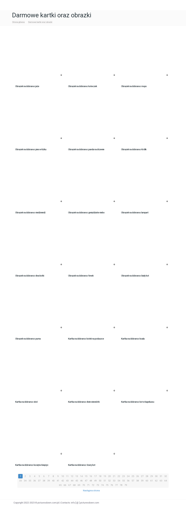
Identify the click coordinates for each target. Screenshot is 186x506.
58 (137, 480)
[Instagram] (167, 503)
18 (100, 476)
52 (109, 480)
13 (76, 476)
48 (90, 480)
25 (133, 476)
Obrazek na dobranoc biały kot (135, 275)
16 (90, 476)
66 (65, 485)
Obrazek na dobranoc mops (134, 86)
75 (107, 485)
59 (142, 480)
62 (156, 480)
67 (69, 485)
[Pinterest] (160, 503)
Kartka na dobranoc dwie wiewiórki (83, 401)
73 (97, 485)
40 (53, 480)
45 (76, 480)
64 (165, 480)
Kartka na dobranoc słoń (26, 401)
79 (126, 485)
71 (88, 485)
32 (165, 476)
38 (44, 480)
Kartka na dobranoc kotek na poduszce (86, 338)
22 (119, 476)
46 (81, 480)
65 (60, 485)
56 (128, 480)
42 (62, 480)
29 (151, 476)
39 (48, 480)
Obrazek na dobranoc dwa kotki (29, 275)
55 (123, 480)
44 (72, 480)
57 (133, 480)
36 (34, 480)
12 (72, 476)
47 (86, 480)
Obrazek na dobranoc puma (28, 338)
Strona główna (18, 22)
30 (156, 476)
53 (114, 480)
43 (67, 480)
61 (151, 480)
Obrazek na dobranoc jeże (27, 86)
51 (105, 480)
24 (128, 476)
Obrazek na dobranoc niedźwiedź (30, 212)
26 (137, 476)
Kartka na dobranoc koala (132, 338)
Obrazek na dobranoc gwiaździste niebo (86, 212)
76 (111, 485)
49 (95, 480)
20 (109, 476)
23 (123, 476)
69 (79, 485)
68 (74, 485)
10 (62, 476)
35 (30, 480)
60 (147, 480)
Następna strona (91, 490)
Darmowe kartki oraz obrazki (40, 22)
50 (100, 480)
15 (86, 476)
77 (116, 485)
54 (119, 480)
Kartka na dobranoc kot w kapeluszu (137, 401)
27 (142, 476)
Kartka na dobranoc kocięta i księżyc (31, 465)
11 (67, 476)
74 (102, 485)
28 (147, 476)
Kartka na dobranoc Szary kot (81, 465)
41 (58, 480)
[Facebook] (148, 503)
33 (20, 480)
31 (161, 476)
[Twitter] (154, 503)
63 (161, 480)
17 (95, 476)
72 (93, 485)
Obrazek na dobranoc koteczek (82, 86)
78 (121, 485)
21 (114, 476)
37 (39, 480)
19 (105, 476)
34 (25, 480)
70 (83, 485)
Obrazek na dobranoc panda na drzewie (86, 149)
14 (81, 476)
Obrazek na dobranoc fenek (81, 275)
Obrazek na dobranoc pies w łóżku (30, 149)
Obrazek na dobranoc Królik (133, 149)
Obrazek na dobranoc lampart (134, 212)
